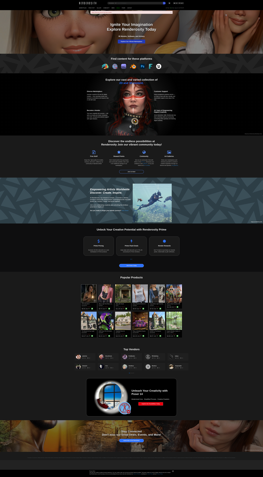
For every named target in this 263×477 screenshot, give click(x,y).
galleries (145, 163)
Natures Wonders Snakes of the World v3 (176, 331)
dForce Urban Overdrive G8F (173, 303)
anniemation (136, 332)
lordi (261, 221)
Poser (123, 8)
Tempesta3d (178, 365)
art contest (147, 165)
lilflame (101, 305)
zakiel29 (101, 332)
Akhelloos (131, 365)
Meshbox (154, 365)
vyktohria (84, 356)
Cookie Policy (150, 473)
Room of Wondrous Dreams (139, 331)
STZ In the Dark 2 (86, 303)
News (113, 8)
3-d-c (106, 365)
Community (106, 8)
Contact (129, 8)
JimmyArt (84, 365)
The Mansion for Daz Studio (88, 331)
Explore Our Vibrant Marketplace (131, 41)
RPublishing (155, 356)
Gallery (99, 8)
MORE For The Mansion (155, 331)
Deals (118, 8)
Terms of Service (137, 473)
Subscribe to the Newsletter (131, 440)
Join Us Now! (131, 171)
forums (143, 162)
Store (89, 358)
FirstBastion (132, 356)
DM (117, 305)
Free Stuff (91, 8)
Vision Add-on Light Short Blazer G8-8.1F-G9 (160, 303)
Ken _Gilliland (170, 332)
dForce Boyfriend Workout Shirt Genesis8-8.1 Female (145, 303)
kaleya (176, 356)
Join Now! (125, 210)
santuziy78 (85, 305)
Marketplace (82, 8)
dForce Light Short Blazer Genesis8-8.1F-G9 (109, 303)
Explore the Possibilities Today (151, 404)
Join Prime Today (131, 265)
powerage (85, 332)
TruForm (118, 332)
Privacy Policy (160, 473)
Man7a (169, 305)
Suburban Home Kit (120, 331)
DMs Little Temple (120, 303)
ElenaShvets (108, 356)
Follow (84, 358)
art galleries (175, 165)
